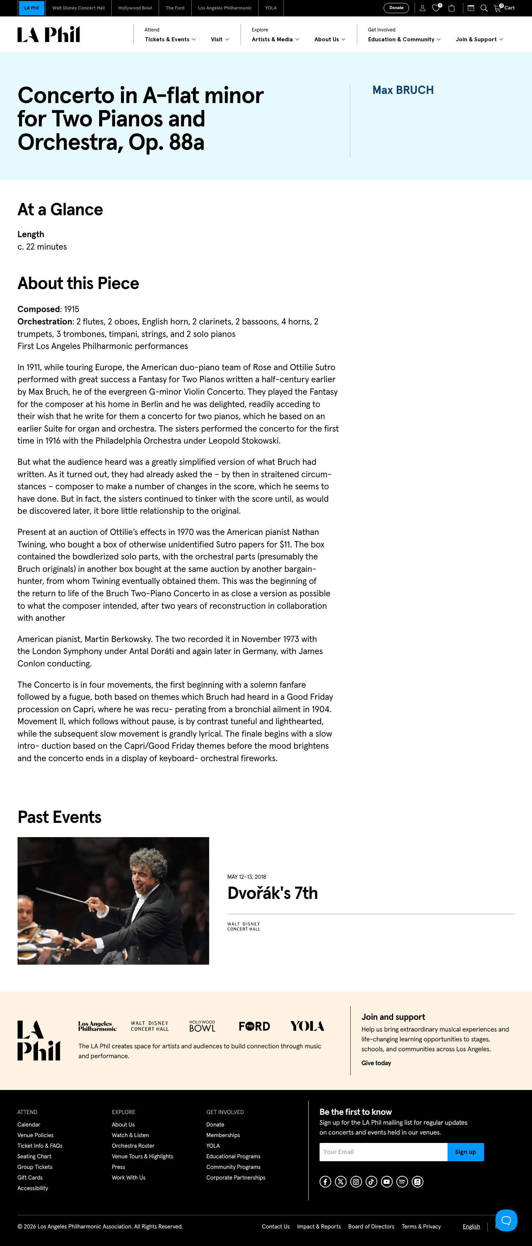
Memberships (223, 1136)
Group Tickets (35, 1167)
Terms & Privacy (421, 1227)
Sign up (465, 1152)
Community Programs (233, 1167)
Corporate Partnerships (235, 1178)
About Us (123, 1125)
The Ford (175, 8)
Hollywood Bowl (135, 8)
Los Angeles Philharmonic (225, 8)
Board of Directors (371, 1227)
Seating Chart (35, 1157)
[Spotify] (402, 1182)
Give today (376, 1063)
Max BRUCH (403, 90)
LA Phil (31, 8)
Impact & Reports (319, 1227)
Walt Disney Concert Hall (78, 8)
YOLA (270, 8)
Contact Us (276, 1227)
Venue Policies (36, 1136)
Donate (396, 8)
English (471, 1227)
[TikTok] (371, 1182)
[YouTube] (387, 1182)
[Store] (452, 8)
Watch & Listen (130, 1136)
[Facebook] (325, 1182)
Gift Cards (30, 1178)
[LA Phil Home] (49, 34)
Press (118, 1167)
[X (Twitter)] (341, 1182)
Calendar (29, 1125)
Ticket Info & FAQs (40, 1146)
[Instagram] (356, 1182)
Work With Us (129, 1178)
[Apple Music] (417, 1182)
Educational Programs (233, 1157)
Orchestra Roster (133, 1146)
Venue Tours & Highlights (142, 1157)
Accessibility (33, 1189)
